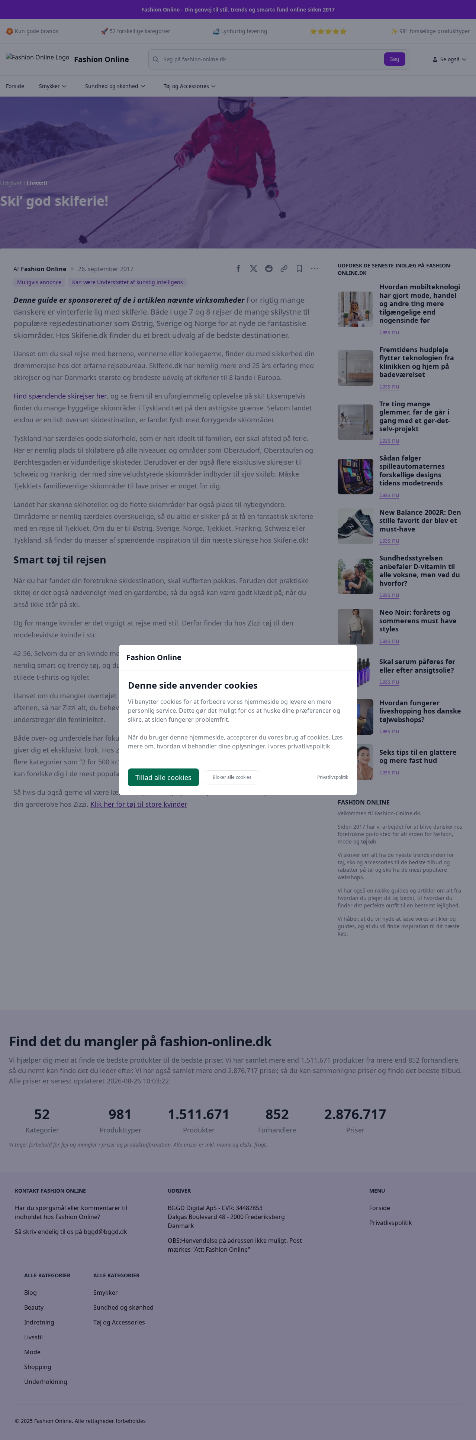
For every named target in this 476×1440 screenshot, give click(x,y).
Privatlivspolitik (332, 777)
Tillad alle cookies (163, 777)
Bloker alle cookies (232, 777)
